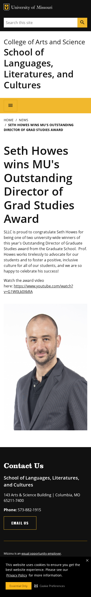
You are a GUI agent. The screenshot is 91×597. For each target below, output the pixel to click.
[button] (49, 586)
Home (9, 120)
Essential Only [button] (19, 586)
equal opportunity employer (41, 553)
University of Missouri (31, 7)
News (23, 120)
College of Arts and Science (44, 41)
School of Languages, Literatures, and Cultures (39, 68)
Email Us (20, 523)
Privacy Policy (16, 575)
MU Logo (7, 7)
